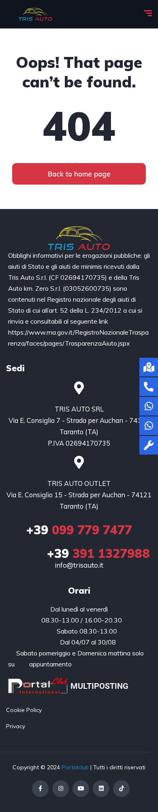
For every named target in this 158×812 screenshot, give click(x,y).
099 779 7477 (79, 530)
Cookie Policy (24, 710)
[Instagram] (60, 788)
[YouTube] (81, 788)
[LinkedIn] (101, 788)
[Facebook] (40, 788)
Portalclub (75, 767)
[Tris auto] (35, 14)
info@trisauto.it (79, 565)
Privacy (15, 726)
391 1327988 (98, 553)
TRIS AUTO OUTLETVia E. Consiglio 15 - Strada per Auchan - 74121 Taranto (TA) (79, 494)
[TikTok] (121, 788)
